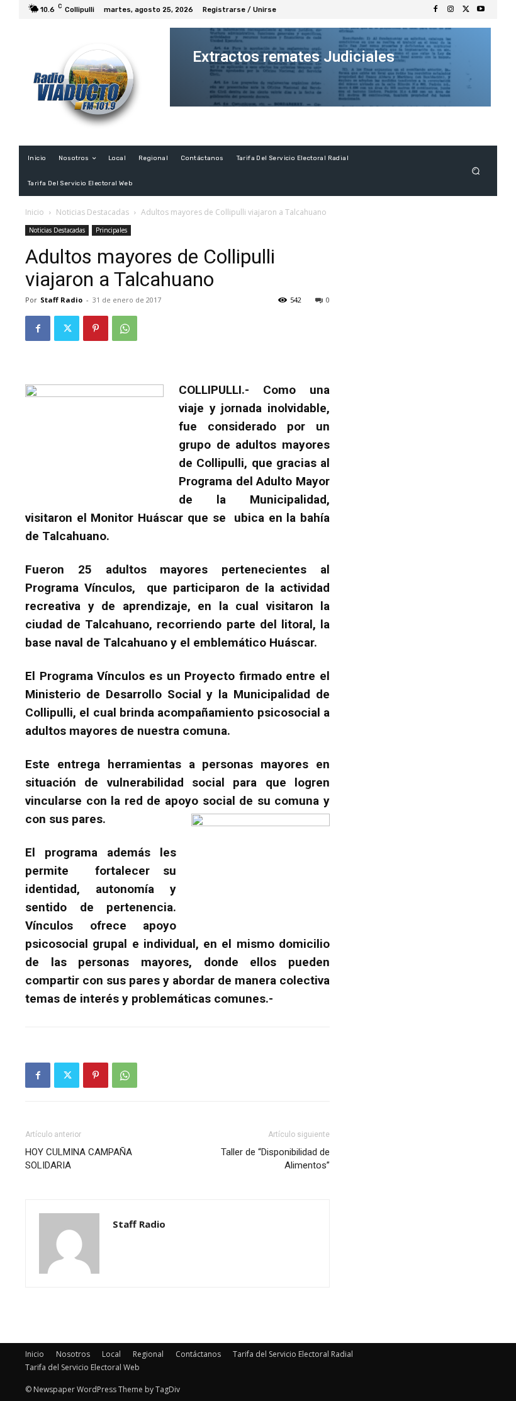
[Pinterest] (95, 328)
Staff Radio (61, 299)
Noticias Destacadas (92, 212)
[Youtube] (480, 9)
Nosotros (73, 1354)
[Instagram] (450, 9)
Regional (148, 1354)
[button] (476, 171)
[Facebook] (435, 9)
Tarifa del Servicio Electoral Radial (293, 1354)
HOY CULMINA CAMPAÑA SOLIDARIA (78, 1158)
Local (111, 1354)
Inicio (34, 212)
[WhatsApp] (124, 328)
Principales (111, 230)
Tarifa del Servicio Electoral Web (82, 1367)
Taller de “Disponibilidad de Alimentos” (275, 1158)
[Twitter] (465, 9)
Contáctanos (198, 1354)
